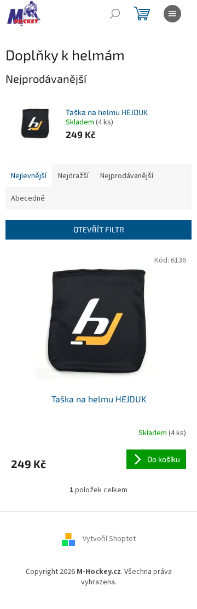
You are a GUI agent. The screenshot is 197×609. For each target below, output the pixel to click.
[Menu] (172, 14)
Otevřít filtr (98, 229)
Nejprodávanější (126, 175)
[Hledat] (115, 14)
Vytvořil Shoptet (109, 538)
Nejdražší (73, 175)
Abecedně (28, 198)
